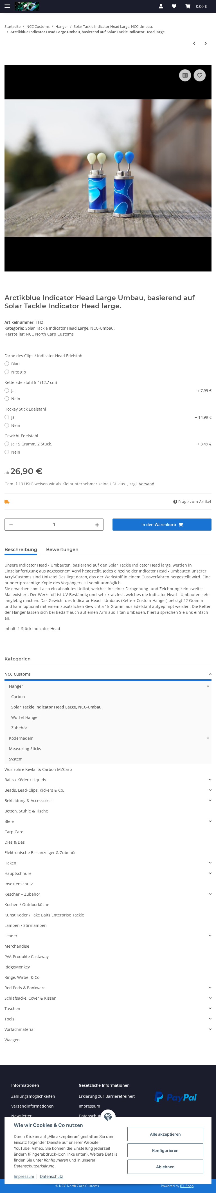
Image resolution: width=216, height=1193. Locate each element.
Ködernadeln (21, 738)
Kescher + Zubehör (22, 894)
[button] (160, 6)
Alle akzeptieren (165, 1134)
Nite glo (18, 372)
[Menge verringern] (11, 524)
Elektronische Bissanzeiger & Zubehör (40, 852)
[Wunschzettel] (174, 6)
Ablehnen (165, 1166)
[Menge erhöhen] (97, 524)
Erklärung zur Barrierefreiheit (107, 1096)
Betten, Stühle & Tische (26, 811)
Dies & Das (14, 842)
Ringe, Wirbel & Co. (22, 977)
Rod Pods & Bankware (25, 987)
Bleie (9, 821)
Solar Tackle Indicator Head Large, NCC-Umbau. (70, 328)
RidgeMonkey (17, 967)
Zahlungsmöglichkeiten (33, 1096)
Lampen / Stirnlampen (25, 925)
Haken (10, 863)
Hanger (16, 686)
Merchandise (16, 946)
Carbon (18, 696)
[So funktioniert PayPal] (175, 1096)
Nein (15, 398)
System (15, 759)
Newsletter (21, 1116)
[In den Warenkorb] (9, 61)
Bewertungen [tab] (62, 549)
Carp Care (13, 831)
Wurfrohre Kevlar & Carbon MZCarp (38, 769)
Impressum (89, 1106)
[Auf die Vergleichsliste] (185, 75)
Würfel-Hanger (25, 717)
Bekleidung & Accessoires (28, 800)
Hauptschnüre (18, 873)
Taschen (12, 1008)
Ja (111, 390)
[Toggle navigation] (7, 3)
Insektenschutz (18, 883)
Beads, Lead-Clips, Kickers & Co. (34, 790)
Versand (146, 483)
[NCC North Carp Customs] (27, 6)
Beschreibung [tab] (20, 549)
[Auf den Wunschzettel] (200, 75)
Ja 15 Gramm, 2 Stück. (111, 444)
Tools (9, 1019)
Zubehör (19, 727)
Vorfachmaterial (19, 1029)
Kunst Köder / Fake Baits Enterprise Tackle (44, 915)
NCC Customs (17, 674)
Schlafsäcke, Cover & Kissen (30, 998)
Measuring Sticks (25, 748)
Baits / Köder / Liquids (25, 779)
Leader (10, 935)
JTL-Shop (187, 1185)
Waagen (12, 1039)
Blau (15, 363)
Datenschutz (51, 1176)
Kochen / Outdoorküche (26, 904)
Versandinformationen (32, 1106)
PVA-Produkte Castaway (26, 956)
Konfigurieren (165, 1150)
